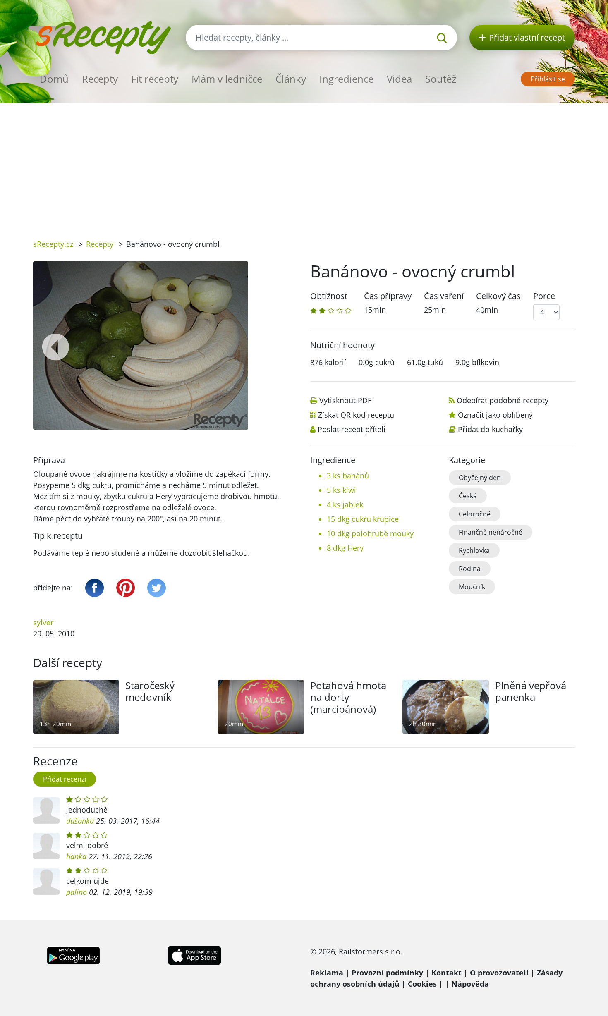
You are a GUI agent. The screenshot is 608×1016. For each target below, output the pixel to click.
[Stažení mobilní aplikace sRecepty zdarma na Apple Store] (194, 954)
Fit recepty (154, 79)
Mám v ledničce (226, 79)
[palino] (46, 881)
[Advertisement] (304, 165)
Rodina (470, 568)
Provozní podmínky (387, 973)
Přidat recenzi (64, 779)
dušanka (80, 821)
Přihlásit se (548, 79)
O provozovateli (499, 973)
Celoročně (475, 514)
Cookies (422, 984)
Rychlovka (474, 550)
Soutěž (440, 79)
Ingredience (346, 79)
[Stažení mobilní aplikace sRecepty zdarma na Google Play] (73, 954)
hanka (76, 856)
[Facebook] (94, 588)
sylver (43, 622)
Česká (468, 495)
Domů (54, 79)
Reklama (326, 973)
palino (76, 892)
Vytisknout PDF (345, 400)
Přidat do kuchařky (490, 429)
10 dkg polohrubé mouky (370, 533)
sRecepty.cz (53, 244)
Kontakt (446, 973)
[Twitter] (156, 588)
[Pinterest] (125, 588)
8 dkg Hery (345, 548)
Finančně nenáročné (490, 532)
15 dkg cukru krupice (363, 519)
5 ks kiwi (341, 490)
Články (290, 79)
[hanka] (46, 846)
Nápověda (470, 984)
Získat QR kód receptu (356, 415)
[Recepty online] (103, 36)
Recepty (100, 79)
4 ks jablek (345, 504)
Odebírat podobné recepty (502, 400)
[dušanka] (46, 810)
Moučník (472, 586)
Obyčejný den (480, 477)
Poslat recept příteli (351, 429)
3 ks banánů (348, 476)
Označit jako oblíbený (495, 415)
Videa (399, 79)
